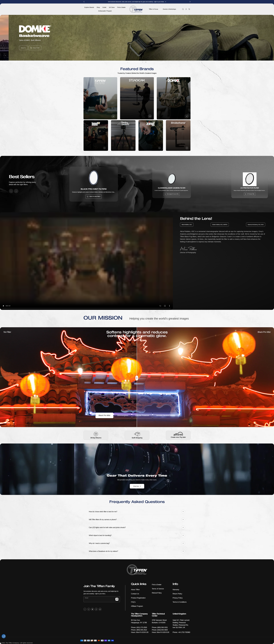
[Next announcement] (190, 1)
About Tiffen (135, 590)
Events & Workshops (169, 9)
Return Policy (177, 594)
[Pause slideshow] (146, 62)
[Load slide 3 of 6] (134, 62)
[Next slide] (142, 62)
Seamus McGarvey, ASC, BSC (256, 224)
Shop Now (136, 486)
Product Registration (138, 598)
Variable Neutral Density (165, 415)
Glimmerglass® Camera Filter (173, 194)
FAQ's (133, 602)
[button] (183, 9)
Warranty (176, 590)
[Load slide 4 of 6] (136, 62)
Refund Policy (157, 593)
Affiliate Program (137, 606)
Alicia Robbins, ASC (187, 224)
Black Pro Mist (104, 415)
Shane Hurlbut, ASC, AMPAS (219, 224)
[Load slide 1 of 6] (131, 62)
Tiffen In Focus (153, 9)
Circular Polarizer (142, 415)
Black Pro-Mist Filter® (94, 196)
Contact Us (135, 594)
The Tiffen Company (12, 643)
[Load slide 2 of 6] (132, 62)
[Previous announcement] (84, 1)
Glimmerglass (122, 415)
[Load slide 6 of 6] (139, 62)
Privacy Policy (178, 598)
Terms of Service (158, 589)
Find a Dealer (156, 585)
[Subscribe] (116, 599)
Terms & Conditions (180, 602)
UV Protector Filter (250, 194)
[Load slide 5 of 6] (138, 62)
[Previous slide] (127, 62)
